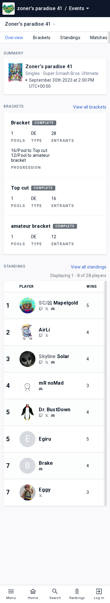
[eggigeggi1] (40, 495)
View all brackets (89, 107)
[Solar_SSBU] (40, 362)
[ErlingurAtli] (47, 335)
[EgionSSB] (47, 415)
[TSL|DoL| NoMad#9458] (40, 389)
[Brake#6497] (40, 469)
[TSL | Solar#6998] (53, 362)
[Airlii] (40, 335)
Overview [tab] (14, 37)
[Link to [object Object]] (29, 305)
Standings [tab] (70, 37)
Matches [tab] (98, 37)
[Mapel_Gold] (47, 308)
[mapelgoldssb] (40, 308)
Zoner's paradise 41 (48, 66)
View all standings (88, 267)
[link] (53, 308)
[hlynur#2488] (53, 309)
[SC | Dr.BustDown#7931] (53, 415)
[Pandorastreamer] (40, 415)
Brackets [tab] (41, 37)
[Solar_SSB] (47, 362)
